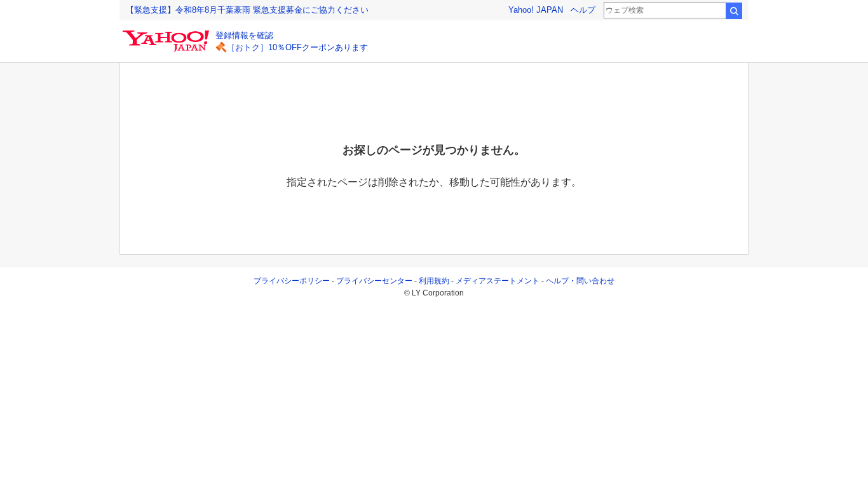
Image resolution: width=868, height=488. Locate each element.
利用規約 (434, 280)
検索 (734, 11)
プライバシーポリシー (292, 280)
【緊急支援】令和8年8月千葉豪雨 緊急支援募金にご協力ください (247, 10)
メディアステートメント (497, 280)
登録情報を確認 (244, 35)
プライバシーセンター (374, 280)
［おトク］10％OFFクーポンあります (297, 47)
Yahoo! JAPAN (535, 10)
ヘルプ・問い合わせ (580, 280)
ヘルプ (583, 10)
